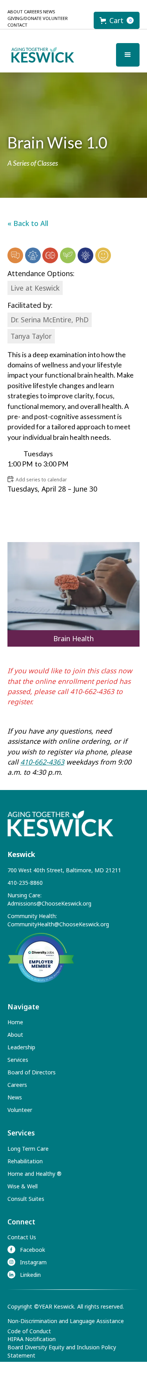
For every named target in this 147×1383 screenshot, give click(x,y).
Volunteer (55, 18)
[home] (40, 55)
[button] (117, 20)
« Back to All (27, 223)
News (49, 11)
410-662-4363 (42, 762)
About (15, 11)
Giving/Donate (24, 18)
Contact (17, 25)
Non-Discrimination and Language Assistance (65, 1321)
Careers (33, 11)
